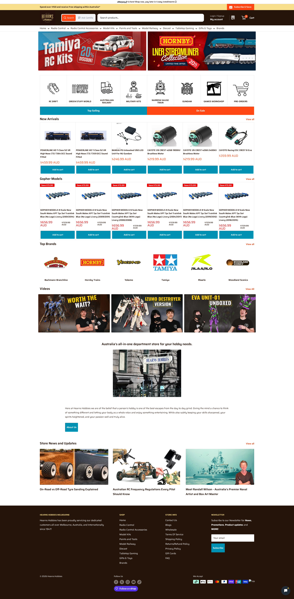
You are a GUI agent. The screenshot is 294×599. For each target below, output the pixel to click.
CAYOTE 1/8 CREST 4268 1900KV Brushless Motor (163, 152)
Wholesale (171, 530)
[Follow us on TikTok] (139, 582)
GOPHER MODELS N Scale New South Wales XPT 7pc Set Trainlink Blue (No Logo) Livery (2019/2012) (200, 213)
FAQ (167, 558)
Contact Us (171, 520)
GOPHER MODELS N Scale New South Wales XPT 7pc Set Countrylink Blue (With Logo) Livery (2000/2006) (127, 215)
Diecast (167, 28)
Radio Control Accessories (84, 28)
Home (43, 28)
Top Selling (93, 111)
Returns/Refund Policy (177, 544)
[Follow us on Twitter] (122, 582)
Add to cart (57, 169)
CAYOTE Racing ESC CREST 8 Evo (235, 150)
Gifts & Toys (205, 28)
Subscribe (218, 548)
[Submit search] (200, 17)
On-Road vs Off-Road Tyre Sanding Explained (69, 489)
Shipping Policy (173, 539)
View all (250, 119)
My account (216, 19)
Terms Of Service (174, 534)
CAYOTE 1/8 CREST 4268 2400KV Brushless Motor (200, 152)
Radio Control (58, 28)
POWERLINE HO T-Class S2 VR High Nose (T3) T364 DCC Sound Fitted (56, 154)
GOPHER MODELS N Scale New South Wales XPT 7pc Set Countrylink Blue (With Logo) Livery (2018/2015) (234, 215)
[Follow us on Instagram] (128, 582)
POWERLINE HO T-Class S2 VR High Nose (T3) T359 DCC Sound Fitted (92, 154)
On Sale (200, 111)
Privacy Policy (173, 549)
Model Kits (108, 28)
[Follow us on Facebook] (116, 582)
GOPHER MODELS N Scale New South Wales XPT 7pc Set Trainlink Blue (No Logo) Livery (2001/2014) (57, 213)
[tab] (69, 18)
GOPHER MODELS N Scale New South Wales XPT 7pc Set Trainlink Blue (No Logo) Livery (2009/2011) (93, 213)
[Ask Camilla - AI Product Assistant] (285, 590)
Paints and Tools (128, 28)
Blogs (168, 525)
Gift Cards (170, 553)
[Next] (254, 148)
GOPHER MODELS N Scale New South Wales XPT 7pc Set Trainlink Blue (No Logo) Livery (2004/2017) (164, 213)
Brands (220, 28)
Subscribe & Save (242, 7)
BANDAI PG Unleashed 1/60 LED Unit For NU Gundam (127, 152)
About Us (71, 427)
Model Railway (150, 28)
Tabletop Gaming (184, 28)
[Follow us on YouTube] (133, 582)
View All (250, 289)
